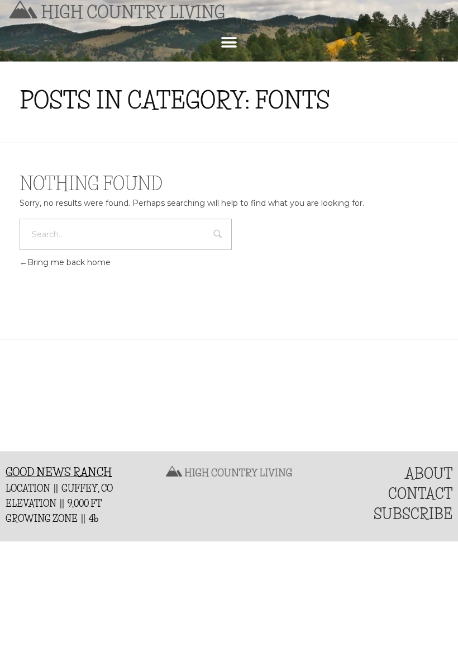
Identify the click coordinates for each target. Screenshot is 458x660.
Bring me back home (69, 262)
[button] (229, 42)
